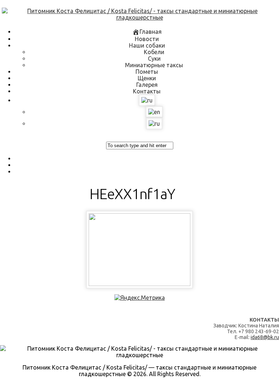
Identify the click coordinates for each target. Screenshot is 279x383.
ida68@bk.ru (265, 337)
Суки (154, 58)
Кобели (154, 52)
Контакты (147, 91)
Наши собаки (147, 45)
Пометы (147, 71)
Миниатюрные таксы (154, 65)
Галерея (147, 84)
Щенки (147, 78)
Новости (147, 39)
